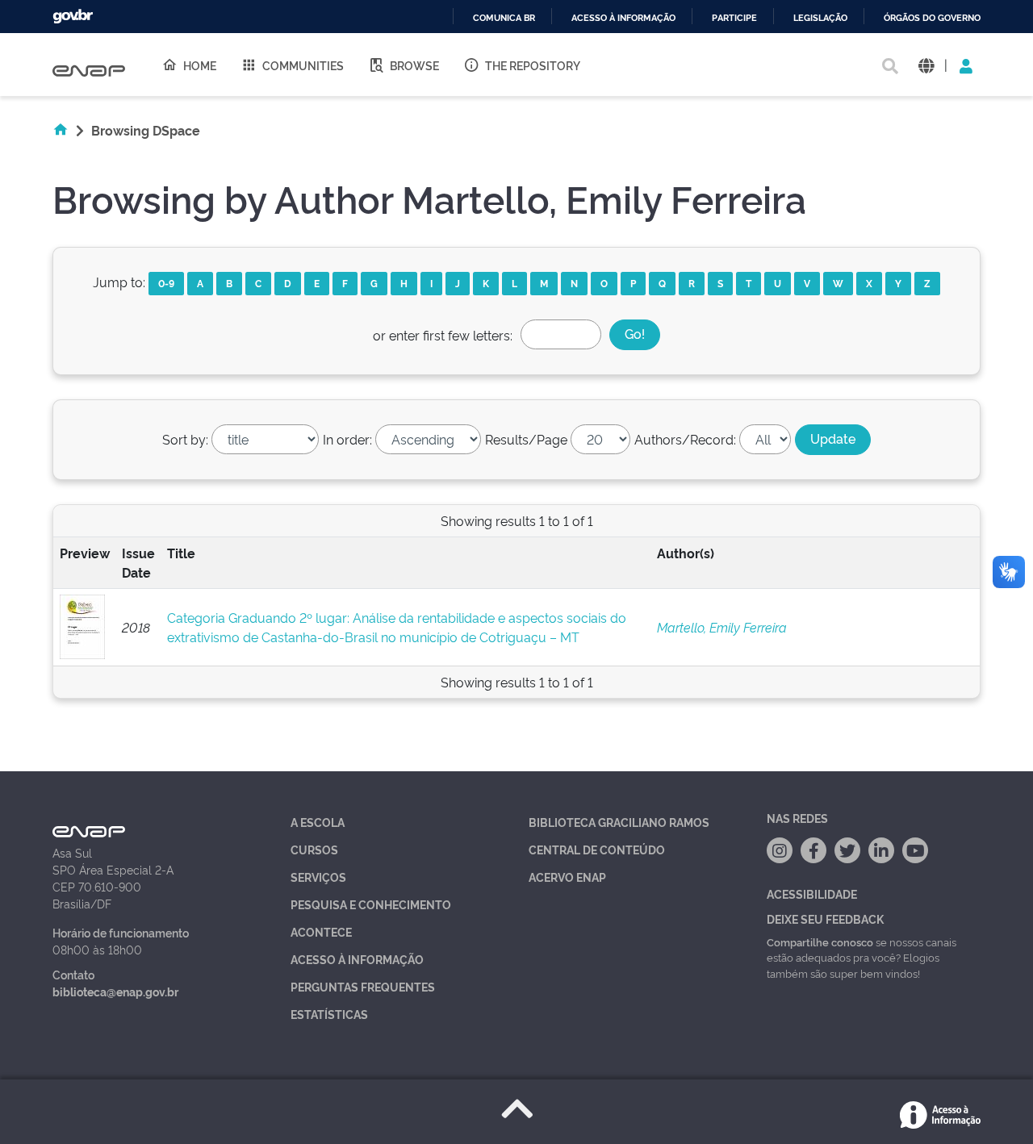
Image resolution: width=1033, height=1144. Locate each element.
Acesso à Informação (357, 959)
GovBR (72, 16)
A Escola (318, 821)
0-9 (166, 283)
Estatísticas (329, 1013)
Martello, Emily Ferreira (722, 627)
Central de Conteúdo (597, 849)
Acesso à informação (623, 18)
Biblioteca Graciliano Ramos (619, 821)
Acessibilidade (812, 893)
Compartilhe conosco (820, 941)
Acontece (321, 931)
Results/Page (526, 439)
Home (199, 65)
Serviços (318, 876)
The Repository (532, 65)
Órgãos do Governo (932, 18)
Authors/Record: (685, 439)
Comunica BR (504, 18)
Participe (734, 18)
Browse (414, 65)
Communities (303, 65)
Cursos (314, 849)
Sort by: (185, 439)
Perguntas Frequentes (363, 986)
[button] (926, 65)
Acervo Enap (567, 876)
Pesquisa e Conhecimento (371, 904)
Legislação (820, 18)
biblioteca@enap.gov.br (115, 991)
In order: (347, 439)
